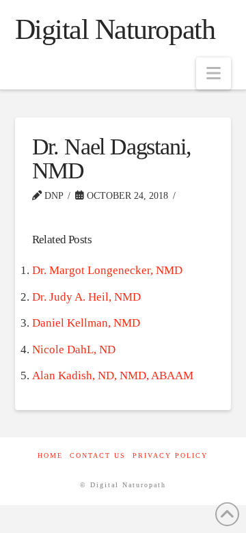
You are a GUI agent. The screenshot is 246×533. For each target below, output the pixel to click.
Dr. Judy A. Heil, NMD (86, 296)
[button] (213, 73)
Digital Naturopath (115, 29)
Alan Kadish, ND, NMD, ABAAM (112, 375)
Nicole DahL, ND (73, 349)
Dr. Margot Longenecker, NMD (107, 270)
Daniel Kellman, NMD (86, 322)
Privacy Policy (170, 455)
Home (50, 455)
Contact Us (98, 455)
